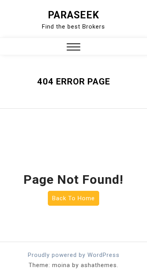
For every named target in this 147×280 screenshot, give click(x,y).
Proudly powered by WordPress (74, 254)
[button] (73, 48)
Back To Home (73, 198)
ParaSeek (73, 15)
